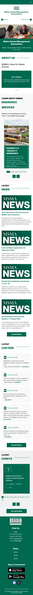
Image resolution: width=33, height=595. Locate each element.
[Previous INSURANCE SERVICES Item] (14, 176)
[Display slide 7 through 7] (18, 497)
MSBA (20, 2)
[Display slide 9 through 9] (23, 497)
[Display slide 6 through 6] (15, 497)
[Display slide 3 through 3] (16, 172)
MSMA (16, 552)
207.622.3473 (18, 538)
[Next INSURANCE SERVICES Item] (18, 176)
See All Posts (16, 445)
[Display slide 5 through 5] (24, 172)
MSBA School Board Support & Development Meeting (15, 478)
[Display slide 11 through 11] (28, 497)
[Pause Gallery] (30, 36)
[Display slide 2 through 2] (12, 172)
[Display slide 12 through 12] (3, 500)
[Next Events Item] (18, 504)
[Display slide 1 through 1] (8, 172)
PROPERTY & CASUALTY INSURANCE (12, 151)
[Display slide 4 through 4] (20, 172)
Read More (25, 366)
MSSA (26, 2)
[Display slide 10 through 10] (26, 497)
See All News (17, 334)
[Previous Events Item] (14, 504)
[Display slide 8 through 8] (20, 497)
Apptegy (20, 592)
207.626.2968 (17, 540)
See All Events (16, 511)
